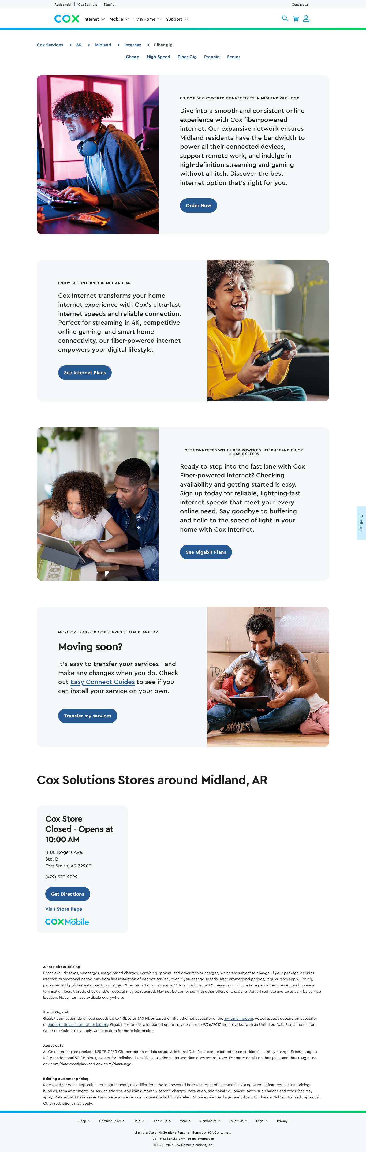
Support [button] (174, 19)
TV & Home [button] (144, 19)
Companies (208, 1121)
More (183, 1121)
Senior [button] (233, 57)
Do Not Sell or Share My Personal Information (183, 1138)
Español (109, 4)
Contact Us (300, 4)
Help (136, 1121)
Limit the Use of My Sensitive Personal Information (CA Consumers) (183, 1132)
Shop (82, 1121)
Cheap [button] (132, 57)
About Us (160, 1121)
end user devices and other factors (78, 1025)
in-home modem (238, 1018)
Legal (260, 1121)
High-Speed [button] (158, 57)
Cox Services (50, 45)
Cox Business (87, 4)
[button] (285, 18)
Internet (132, 45)
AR (79, 45)
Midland (103, 45)
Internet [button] (91, 19)
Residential (62, 4)
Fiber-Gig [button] (187, 57)
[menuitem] (94, 20)
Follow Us (236, 1121)
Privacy (282, 1121)
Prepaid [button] (212, 57)
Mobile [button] (116, 19)
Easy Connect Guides (102, 682)
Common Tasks (110, 1121)
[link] (198, 205)
